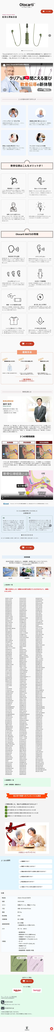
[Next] (49, 35)
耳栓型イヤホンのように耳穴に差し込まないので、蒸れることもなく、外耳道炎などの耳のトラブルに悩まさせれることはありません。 (40, 192)
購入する (29, 981)
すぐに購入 (48, 11)
